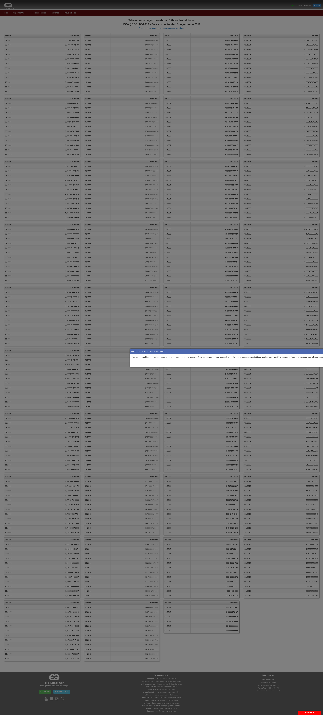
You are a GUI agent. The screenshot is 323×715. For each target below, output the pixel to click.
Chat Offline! (309, 712)
